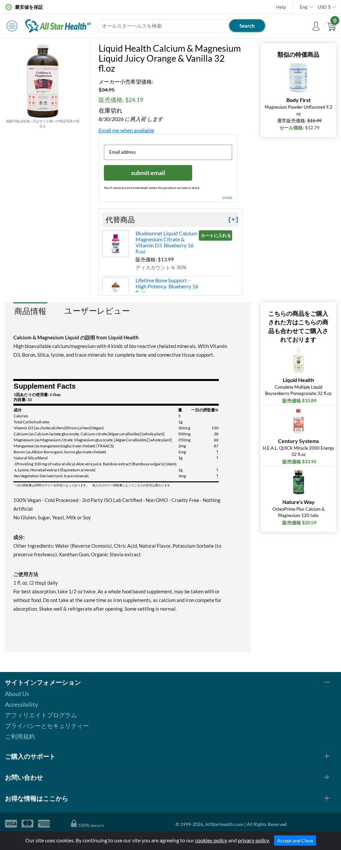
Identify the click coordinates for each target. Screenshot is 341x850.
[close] (227, 197)
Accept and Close (295, 840)
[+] (233, 219)
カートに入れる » (216, 235)
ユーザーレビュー (97, 311)
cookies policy (211, 840)
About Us (17, 693)
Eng (303, 7)
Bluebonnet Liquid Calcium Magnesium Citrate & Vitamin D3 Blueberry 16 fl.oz (166, 242)
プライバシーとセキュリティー (47, 725)
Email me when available (126, 130)
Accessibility (21, 704)
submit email (148, 172)
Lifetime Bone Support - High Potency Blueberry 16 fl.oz (167, 286)
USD (324, 7)
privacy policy (253, 840)
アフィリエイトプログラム (41, 715)
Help (281, 7)
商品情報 (30, 311)
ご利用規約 (20, 736)
